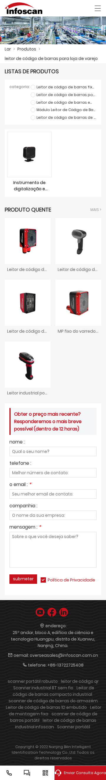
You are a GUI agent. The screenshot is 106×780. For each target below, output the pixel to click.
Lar (8, 49)
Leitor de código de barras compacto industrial (53, 691)
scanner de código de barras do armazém (53, 701)
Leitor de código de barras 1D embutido (46, 707)
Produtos (26, 49)
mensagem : (25, 527)
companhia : (23, 506)
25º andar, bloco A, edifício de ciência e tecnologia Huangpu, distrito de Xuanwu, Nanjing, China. (53, 639)
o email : (20, 485)
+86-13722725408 (65, 665)
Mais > (95, 209)
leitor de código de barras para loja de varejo (51, 58)
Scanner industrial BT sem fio (43, 688)
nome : (17, 442)
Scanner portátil (73, 727)
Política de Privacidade (71, 580)
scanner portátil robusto (33, 681)
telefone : (20, 464)
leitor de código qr (80, 681)
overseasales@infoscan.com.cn (64, 655)
